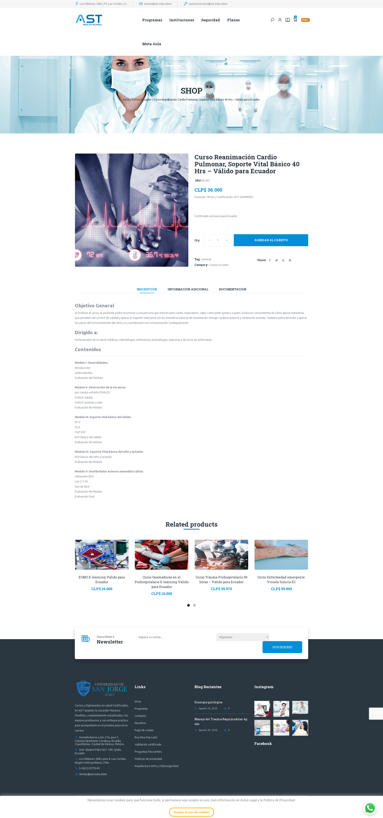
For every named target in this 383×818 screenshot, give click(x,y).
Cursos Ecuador (141, 99)
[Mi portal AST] (280, 20)
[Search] (272, 20)
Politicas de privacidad (148, 758)
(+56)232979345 (89, 768)
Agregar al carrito (271, 240)
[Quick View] (102, 549)
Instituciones (181, 20)
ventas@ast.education (158, 3)
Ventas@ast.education (93, 774)
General (206, 259)
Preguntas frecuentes (148, 751)
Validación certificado (148, 744)
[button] (189, 605)
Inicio (126, 99)
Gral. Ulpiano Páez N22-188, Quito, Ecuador (98, 751)
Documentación (232, 289)
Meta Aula (151, 43)
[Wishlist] (111, 561)
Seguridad (210, 20)
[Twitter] (276, 260)
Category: (201, 265)
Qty (197, 240)
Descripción (147, 289)
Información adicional (188, 289)
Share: (261, 260)
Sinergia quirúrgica (208, 702)
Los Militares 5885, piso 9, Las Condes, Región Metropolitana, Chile (100, 760)
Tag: (197, 259)
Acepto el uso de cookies (191, 812)
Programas (152, 20)
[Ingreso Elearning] (287, 20)
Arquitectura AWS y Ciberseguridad (156, 766)
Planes (233, 20)
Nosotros (140, 723)
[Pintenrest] (290, 260)
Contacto (140, 715)
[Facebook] (270, 260)
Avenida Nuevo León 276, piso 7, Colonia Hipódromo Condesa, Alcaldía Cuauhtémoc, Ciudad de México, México (99, 741)
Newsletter (110, 642)
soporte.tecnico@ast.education (208, 3)
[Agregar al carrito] (92, 561)
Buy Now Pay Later (146, 737)
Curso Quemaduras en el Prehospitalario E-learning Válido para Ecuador (162, 582)
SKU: (198, 180)
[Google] (283, 260)
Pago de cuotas (144, 730)
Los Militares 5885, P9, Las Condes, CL (103, 3)
